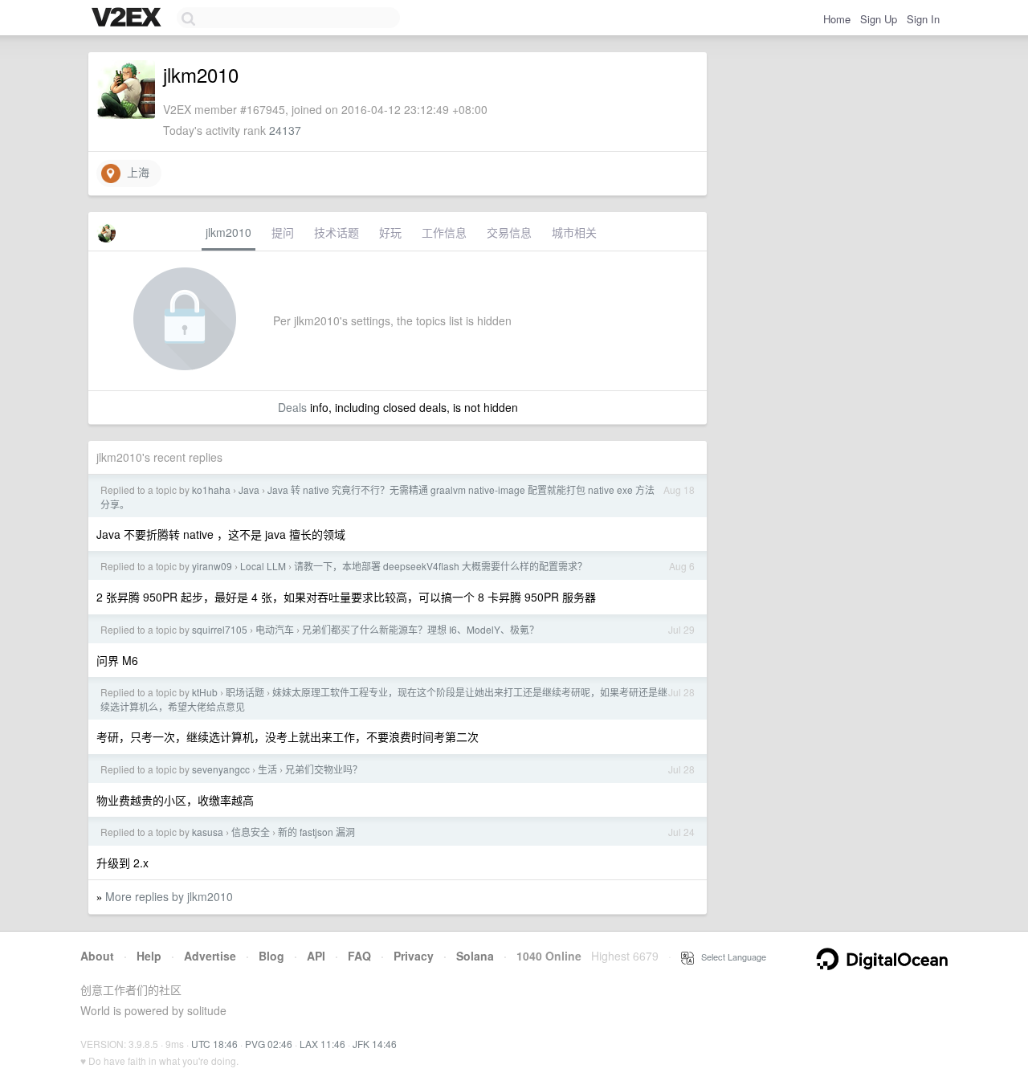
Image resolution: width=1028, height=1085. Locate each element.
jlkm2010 (228, 232)
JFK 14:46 (375, 1043)
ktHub (205, 692)
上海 (134, 172)
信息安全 (250, 831)
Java (249, 489)
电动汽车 (274, 629)
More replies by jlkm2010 (169, 896)
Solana (475, 956)
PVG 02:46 (268, 1043)
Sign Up (878, 19)
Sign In (923, 19)
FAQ (359, 956)
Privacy (414, 956)
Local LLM (263, 566)
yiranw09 (212, 566)
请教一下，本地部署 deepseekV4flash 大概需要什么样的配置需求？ (440, 566)
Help (149, 956)
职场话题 (245, 692)
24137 (285, 130)
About (97, 956)
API (316, 956)
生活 (267, 769)
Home (837, 19)
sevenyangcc (221, 769)
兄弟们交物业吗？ (323, 769)
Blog (271, 956)
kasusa (207, 831)
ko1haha (211, 489)
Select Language (730, 956)
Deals (292, 407)
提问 (282, 232)
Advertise (210, 956)
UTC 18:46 (214, 1043)
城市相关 (574, 232)
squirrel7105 (219, 629)
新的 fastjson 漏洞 (316, 831)
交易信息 (509, 232)
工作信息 (444, 232)
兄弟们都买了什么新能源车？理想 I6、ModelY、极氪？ (420, 629)
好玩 (390, 232)
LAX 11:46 (322, 1043)
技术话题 (336, 232)
